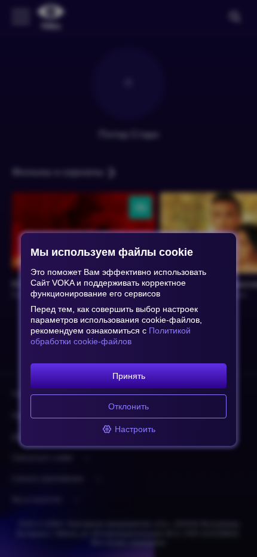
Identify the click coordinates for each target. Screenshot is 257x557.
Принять (128, 376)
